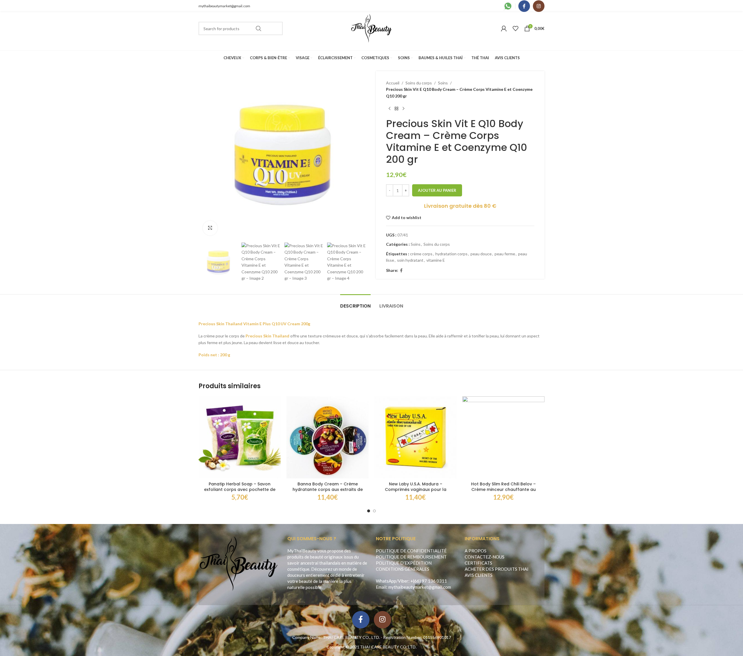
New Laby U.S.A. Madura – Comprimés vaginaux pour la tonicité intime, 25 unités (415, 489)
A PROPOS (475, 550)
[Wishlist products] (515, 28)
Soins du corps (418, 82)
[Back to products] (396, 108)
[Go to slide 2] (374, 510)
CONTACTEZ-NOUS (484, 556)
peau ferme (505, 253)
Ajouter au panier (437, 190)
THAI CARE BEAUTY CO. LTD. (388, 646)
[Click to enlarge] (210, 228)
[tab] (355, 303)
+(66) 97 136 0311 (428, 580)
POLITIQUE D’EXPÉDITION (404, 562)
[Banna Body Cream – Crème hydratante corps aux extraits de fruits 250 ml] (327, 437)
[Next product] (403, 108)
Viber (403, 580)
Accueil (392, 82)
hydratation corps (451, 253)
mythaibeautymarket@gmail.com (224, 6)
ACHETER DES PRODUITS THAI (497, 569)
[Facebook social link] (524, 6)
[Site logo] (371, 28)
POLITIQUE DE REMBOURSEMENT (411, 556)
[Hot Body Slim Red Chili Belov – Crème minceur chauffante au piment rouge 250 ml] (503, 437)
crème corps (421, 253)
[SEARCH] (258, 28)
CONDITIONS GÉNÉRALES (402, 569)
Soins (443, 82)
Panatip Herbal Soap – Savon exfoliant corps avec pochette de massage (239, 489)
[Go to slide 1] (368, 510)
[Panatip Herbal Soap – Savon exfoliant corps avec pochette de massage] (240, 437)
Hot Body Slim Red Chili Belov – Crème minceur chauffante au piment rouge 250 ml (503, 489)
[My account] (504, 28)
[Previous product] (389, 108)
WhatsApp (386, 580)
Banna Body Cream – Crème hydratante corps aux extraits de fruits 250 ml (328, 489)
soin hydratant (410, 260)
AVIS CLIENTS (479, 575)
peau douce (481, 253)
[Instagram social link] (538, 6)
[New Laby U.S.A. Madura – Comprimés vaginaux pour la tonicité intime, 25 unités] (415, 437)
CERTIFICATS (478, 562)
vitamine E (435, 260)
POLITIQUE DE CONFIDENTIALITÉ (411, 550)
